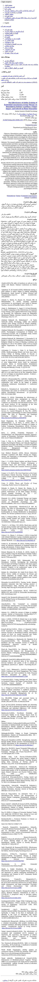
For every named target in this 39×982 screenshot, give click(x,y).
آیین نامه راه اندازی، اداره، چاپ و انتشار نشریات (19, 10)
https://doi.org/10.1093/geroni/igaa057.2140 (14, 676)
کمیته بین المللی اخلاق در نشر (14, 68)
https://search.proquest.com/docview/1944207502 (16, 480)
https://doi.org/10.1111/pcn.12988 (11, 888)
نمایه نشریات (9, 16)
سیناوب (5, 980)
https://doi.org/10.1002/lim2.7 (25, 745)
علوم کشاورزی (9, 40)
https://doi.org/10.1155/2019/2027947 (12, 861)
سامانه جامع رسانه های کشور (14, 62)
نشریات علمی (9, 51)
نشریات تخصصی (10, 49)
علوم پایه (7, 37)
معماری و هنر (9, 47)
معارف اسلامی (9, 46)
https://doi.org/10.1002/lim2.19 (26, 540)
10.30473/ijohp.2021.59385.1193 (13, 120)
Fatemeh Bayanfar (31, 125)
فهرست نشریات (10, 7)
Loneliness (33, 197)
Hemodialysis (11, 196)
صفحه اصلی (8, 5)
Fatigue (18, 196)
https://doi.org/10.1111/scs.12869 (11, 928)
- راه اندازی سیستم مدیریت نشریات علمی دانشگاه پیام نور (19, 82)
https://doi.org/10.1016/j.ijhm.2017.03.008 (14, 695)
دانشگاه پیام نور (9, 61)
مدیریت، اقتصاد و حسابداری (13, 44)
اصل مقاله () (27, 115)
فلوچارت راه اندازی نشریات (13, 12)
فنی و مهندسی (9, 42)
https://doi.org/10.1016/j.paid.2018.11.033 (14, 710)
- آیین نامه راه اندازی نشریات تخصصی (13, 76)
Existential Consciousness (29, 196)
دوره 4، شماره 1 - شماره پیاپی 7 (27, 114)
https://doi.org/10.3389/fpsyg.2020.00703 (13, 418)
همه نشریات (8, 29)
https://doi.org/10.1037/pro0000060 (12, 532)
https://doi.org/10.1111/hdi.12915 (11, 898)
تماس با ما (8, 9)
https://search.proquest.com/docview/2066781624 (16, 470)
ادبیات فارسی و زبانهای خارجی (14, 31)
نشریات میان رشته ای (11, 53)
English (7, 23)
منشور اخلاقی (9, 14)
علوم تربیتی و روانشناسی (12, 38)
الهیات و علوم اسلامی (11, 33)
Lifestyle (27, 197)
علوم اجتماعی (9, 35)
